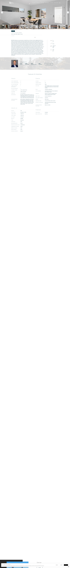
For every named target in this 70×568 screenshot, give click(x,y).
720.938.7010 (27, 64)
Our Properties (47, 2)
